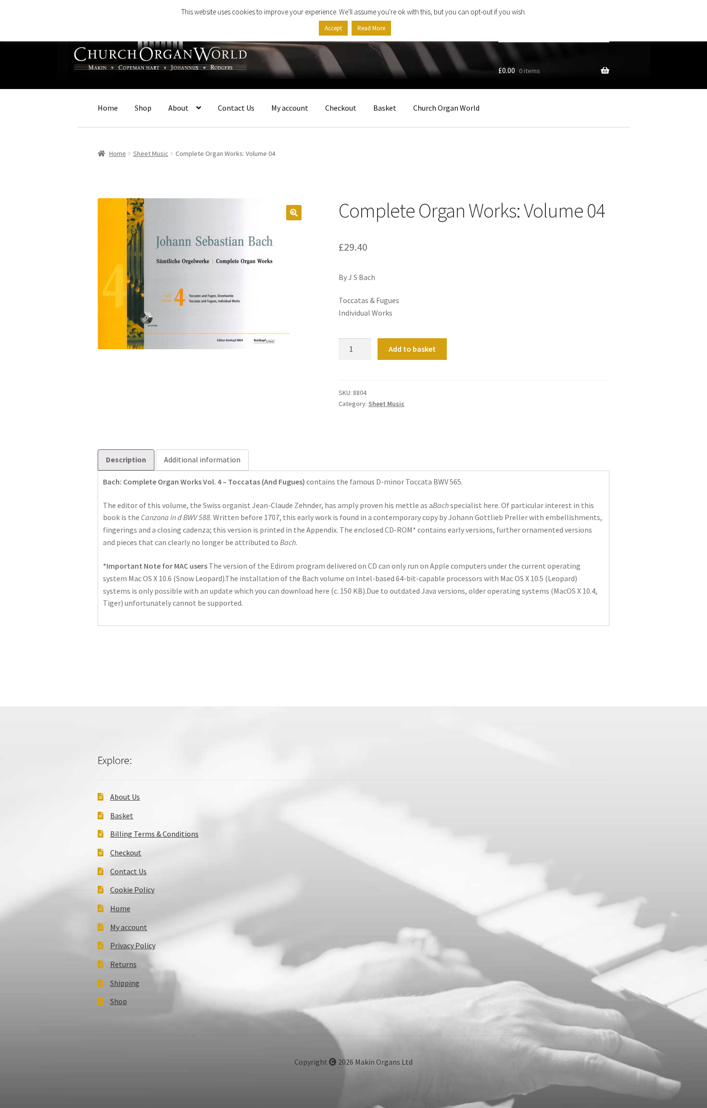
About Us (125, 797)
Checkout (340, 108)
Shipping (124, 983)
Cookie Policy (132, 889)
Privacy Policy (132, 945)
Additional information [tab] (202, 459)
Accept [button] (333, 28)
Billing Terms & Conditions (154, 834)
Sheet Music (150, 153)
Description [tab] (126, 459)
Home (108, 108)
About (178, 108)
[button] (294, 212)
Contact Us (236, 108)
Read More (371, 28)
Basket (384, 108)
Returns (123, 964)
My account (289, 108)
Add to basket (412, 349)
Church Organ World (446, 108)
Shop (143, 108)
